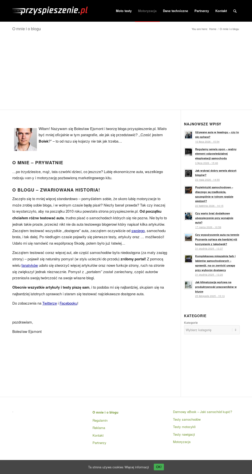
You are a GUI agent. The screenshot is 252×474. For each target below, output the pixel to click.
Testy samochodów (187, 419)
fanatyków (29, 265)
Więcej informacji (137, 467)
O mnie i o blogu (26, 28)
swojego (138, 230)
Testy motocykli (184, 426)
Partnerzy (99, 442)
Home (212, 29)
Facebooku (68, 303)
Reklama (99, 427)
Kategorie (191, 323)
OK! (159, 467)
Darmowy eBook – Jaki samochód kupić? (202, 411)
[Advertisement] (126, 72)
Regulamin (100, 420)
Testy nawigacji (184, 434)
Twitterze (49, 303)
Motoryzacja (181, 441)
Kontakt (98, 435)
